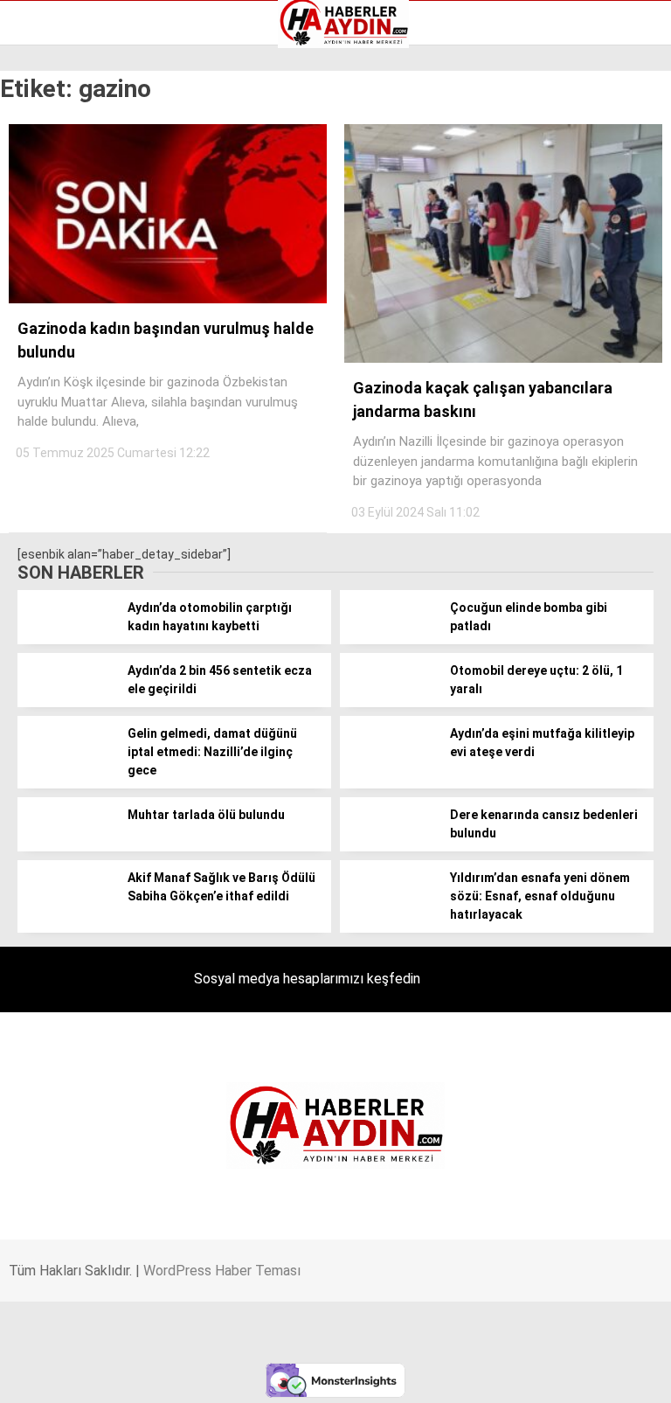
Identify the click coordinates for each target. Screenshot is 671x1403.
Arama (492, 85)
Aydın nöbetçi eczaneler (93, 154)
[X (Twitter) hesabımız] (215, 1374)
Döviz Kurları (60, 191)
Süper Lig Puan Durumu (91, 282)
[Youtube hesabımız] (427, 1374)
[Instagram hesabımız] (321, 1374)
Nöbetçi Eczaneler (77, 264)
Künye (43, 246)
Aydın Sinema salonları (89, 172)
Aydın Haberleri (67, 135)
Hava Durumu (63, 209)
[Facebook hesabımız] (108, 1374)
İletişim (46, 227)
